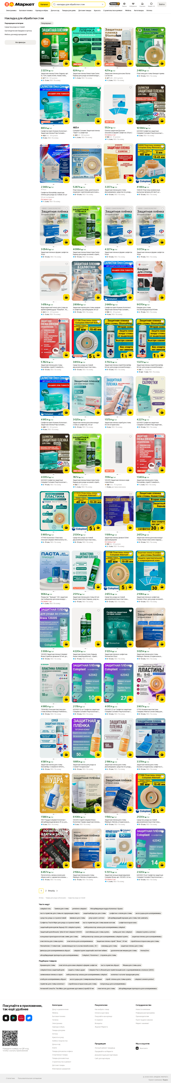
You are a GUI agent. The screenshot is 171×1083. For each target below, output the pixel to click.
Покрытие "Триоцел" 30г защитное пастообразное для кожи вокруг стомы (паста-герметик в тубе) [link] (54, 598)
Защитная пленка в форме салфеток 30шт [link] (54, 253)
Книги (54, 1048)
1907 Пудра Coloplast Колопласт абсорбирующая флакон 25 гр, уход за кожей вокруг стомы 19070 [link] (54, 821)
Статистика (10, 1078)
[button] (47, 23)
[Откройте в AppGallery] (21, 1021)
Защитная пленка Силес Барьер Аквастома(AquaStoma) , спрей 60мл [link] (85, 655)
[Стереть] (103, 4)
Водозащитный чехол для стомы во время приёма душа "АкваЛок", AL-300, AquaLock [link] (54, 309)
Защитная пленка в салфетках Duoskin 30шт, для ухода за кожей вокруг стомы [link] (150, 598)
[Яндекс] (165, 1080)
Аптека (55, 1034)
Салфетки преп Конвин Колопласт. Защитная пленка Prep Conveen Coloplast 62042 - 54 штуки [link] (54, 424)
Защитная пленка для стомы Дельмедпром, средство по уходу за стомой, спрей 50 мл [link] (118, 766)
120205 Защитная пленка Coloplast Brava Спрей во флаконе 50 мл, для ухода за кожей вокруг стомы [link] (54, 655)
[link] (45, 908)
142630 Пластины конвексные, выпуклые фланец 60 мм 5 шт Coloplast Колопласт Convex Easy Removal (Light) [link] (149, 191)
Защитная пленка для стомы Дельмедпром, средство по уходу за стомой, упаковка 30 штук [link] (118, 191)
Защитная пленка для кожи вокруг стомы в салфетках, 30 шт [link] (86, 424)
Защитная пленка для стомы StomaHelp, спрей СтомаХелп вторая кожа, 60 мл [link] (148, 481)
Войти (162, 4)
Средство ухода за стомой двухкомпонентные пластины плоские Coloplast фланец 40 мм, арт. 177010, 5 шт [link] (85, 539)
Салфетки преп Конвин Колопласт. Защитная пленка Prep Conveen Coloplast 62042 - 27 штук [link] (118, 309)
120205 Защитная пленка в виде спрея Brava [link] (117, 481)
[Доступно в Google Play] (13, 1021)
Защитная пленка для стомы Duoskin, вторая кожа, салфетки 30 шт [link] (150, 766)
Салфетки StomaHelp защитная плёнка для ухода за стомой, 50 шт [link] (54, 194)
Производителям (142, 1016)
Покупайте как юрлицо (103, 1016)
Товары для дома (58, 1030)
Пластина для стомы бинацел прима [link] (150, 73)
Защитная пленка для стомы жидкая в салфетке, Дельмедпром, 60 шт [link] (86, 309)
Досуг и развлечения (60, 1009)
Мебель (55, 1013)
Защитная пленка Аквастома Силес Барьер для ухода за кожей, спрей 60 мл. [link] (86, 253)
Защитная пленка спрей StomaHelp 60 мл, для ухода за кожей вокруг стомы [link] (118, 366)
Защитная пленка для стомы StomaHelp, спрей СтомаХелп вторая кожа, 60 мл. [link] (52, 366)
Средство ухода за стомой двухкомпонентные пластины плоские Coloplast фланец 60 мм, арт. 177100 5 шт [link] (117, 598)
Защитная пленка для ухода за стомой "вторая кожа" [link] (84, 766)
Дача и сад (56, 1044)
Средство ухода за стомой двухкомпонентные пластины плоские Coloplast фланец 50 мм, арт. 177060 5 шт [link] (149, 821)
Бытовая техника (58, 1016)
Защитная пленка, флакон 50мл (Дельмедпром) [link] (117, 539)
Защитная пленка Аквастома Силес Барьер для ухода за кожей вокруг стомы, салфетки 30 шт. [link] (86, 75)
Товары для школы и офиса (62, 1051)
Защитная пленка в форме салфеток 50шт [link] (118, 253)
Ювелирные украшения (61, 1069)
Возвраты (98, 1023)
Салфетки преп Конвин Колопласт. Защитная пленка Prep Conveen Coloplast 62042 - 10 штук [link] (54, 132)
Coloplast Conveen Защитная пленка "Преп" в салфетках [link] (86, 132)
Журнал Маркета (101, 1027)
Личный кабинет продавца (105, 1048)
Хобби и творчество (60, 1041)
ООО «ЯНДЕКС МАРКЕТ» (158, 1077)
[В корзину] (66, 63)
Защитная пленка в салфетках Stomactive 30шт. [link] (116, 655)
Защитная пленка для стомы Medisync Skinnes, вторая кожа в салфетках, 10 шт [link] (117, 821)
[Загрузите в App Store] (6, 1021)
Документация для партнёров (106, 1055)
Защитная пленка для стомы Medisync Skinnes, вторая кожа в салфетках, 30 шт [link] (149, 655)
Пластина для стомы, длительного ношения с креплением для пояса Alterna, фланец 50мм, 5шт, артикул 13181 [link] (86, 191)
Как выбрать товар (102, 1009)
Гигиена (55, 1020)
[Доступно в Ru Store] (29, 1021)
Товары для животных (60, 1058)
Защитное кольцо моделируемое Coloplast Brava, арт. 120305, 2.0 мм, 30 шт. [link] (118, 876)
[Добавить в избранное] (66, 30)
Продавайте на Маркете (104, 1051)
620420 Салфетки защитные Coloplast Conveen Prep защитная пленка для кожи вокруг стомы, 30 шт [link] (150, 424)
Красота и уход (58, 1037)
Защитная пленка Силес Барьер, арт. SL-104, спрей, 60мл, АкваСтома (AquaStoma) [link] (54, 75)
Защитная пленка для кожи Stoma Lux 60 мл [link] (117, 75)
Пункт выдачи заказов (144, 1020)
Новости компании (143, 1009)
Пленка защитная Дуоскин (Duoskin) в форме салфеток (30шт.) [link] (118, 132)
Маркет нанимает (142, 1023)
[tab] (11, 11)
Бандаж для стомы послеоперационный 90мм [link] (147, 309)
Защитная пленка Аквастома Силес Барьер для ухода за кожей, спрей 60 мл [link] (86, 481)
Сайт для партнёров (102, 1058)
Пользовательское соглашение (30, 1078)
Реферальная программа (145, 1013)
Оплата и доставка (102, 1013)
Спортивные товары (60, 1055)
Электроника (57, 1023)
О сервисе (99, 1020)
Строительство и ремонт (61, 1062)
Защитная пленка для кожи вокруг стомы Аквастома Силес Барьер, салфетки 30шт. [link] (150, 539)
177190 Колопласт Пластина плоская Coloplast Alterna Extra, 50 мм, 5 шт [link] (54, 539)
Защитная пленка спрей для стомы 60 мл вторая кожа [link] (118, 424)
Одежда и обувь (58, 1027)
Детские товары (58, 1065)
